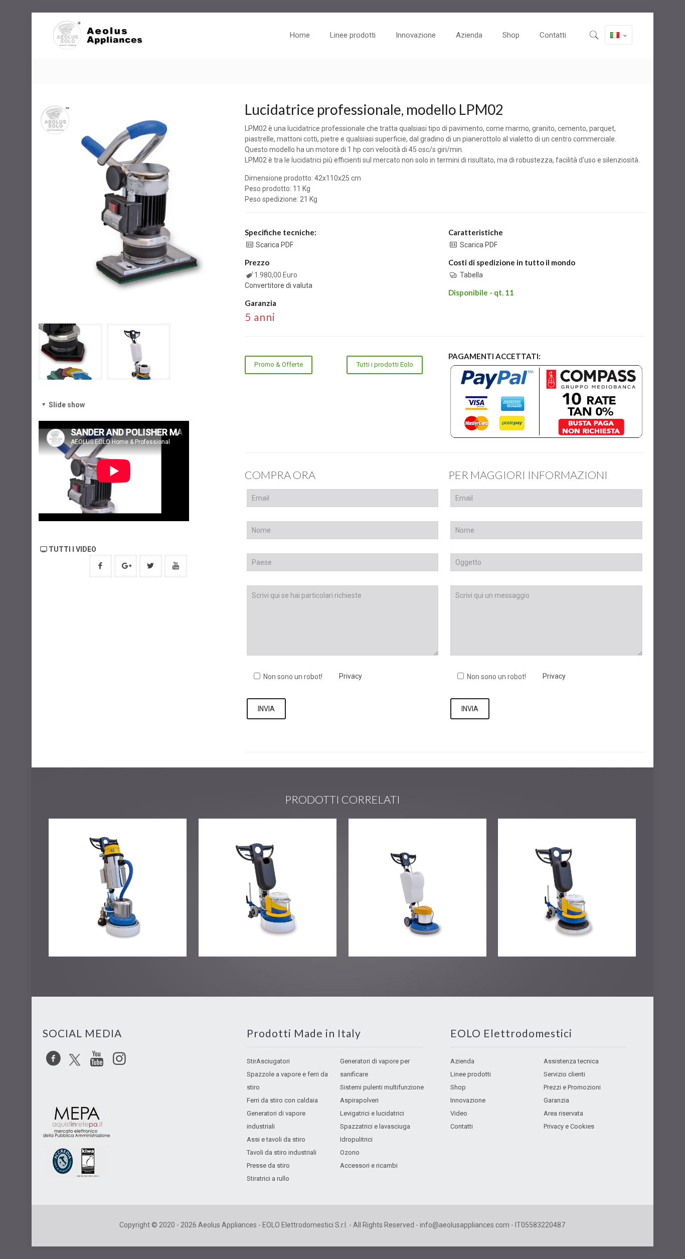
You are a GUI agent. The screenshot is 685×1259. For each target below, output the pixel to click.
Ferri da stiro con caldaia (282, 1100)
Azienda (462, 1061)
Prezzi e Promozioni (572, 1087)
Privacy (350, 676)
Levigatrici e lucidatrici (372, 1113)
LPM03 (529, 839)
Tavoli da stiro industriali (281, 1152)
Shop (458, 1087)
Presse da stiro (268, 1165)
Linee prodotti (470, 1074)
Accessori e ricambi (369, 1165)
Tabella (471, 275)
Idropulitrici (356, 1139)
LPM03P (232, 839)
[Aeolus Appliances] (102, 35)
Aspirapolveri (359, 1100)
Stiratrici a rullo (268, 1178)
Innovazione (467, 1100)
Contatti (461, 1126)
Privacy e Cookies (569, 1126)
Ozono (350, 1152)
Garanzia (556, 1100)
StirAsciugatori (268, 1061)
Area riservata (563, 1113)
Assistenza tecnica (571, 1061)
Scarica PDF (274, 245)
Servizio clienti (564, 1074)
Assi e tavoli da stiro (276, 1139)
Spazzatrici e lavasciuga (375, 1126)
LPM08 (80, 839)
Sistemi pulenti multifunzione (382, 1087)
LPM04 (379, 839)
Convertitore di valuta (278, 285)
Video (458, 1113)
